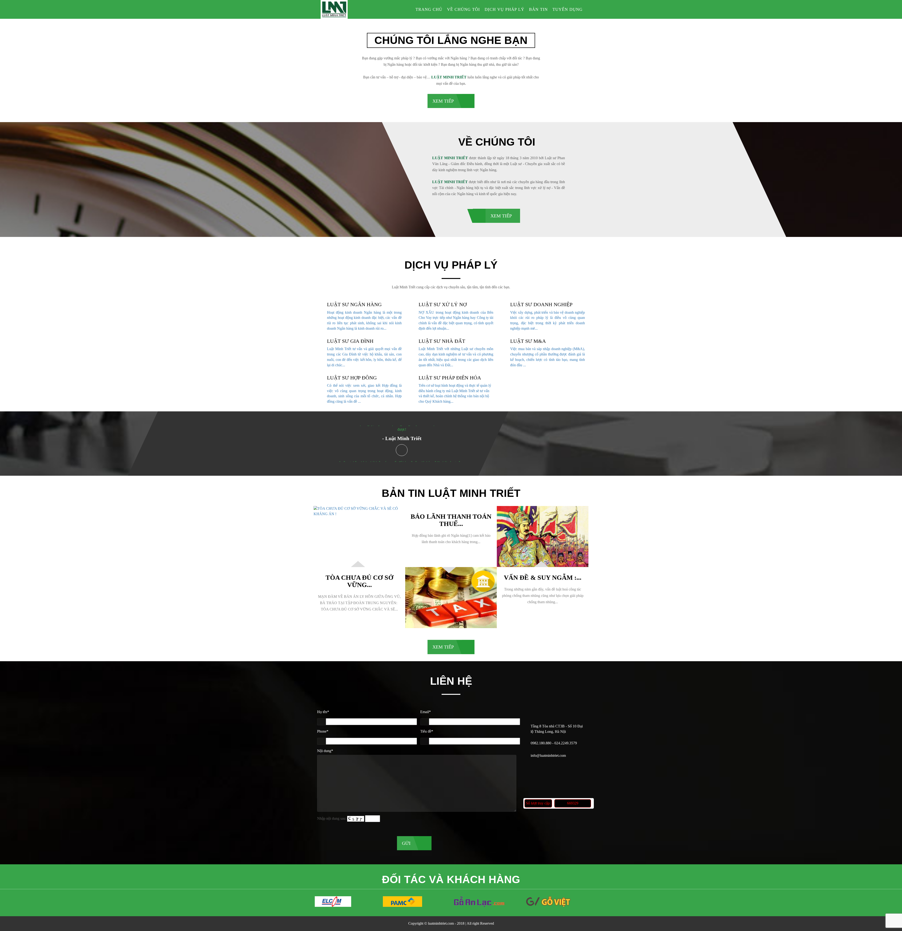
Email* (425, 712)
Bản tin (538, 9)
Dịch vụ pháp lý (504, 9)
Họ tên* (323, 712)
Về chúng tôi (463, 9)
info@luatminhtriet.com (548, 755)
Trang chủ (429, 9)
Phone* (322, 731)
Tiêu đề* (426, 731)
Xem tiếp (443, 101)
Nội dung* (325, 751)
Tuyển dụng (567, 9)
